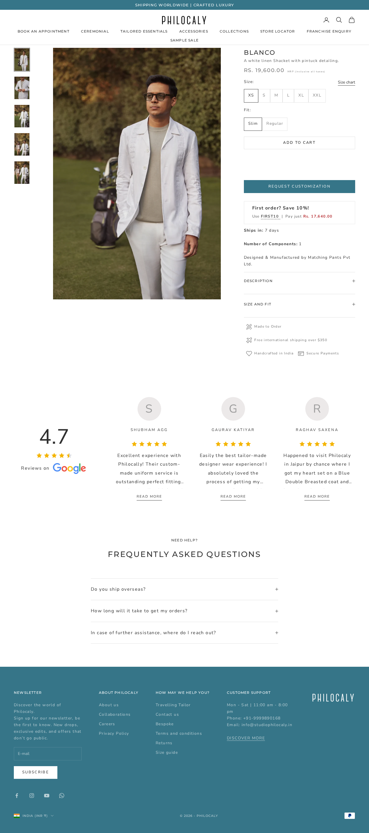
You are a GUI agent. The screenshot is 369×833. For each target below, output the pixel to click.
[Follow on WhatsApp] (62, 795)
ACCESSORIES (193, 31)
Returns (164, 743)
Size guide (167, 752)
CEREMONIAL (95, 31)
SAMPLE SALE (184, 40)
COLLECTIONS (234, 31)
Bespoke (165, 724)
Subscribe (35, 772)
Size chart (346, 82)
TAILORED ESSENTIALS (144, 31)
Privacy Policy (114, 733)
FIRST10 (270, 216)
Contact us (167, 714)
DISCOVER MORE (246, 738)
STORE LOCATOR (277, 31)
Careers (107, 724)
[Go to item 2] (22, 88)
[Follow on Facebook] (17, 795)
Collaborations (115, 714)
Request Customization (299, 186)
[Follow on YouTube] (47, 795)
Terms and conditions (179, 733)
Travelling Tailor (173, 705)
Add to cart (299, 142)
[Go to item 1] (22, 59)
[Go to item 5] (22, 172)
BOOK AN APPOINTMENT (43, 31)
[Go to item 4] (22, 144)
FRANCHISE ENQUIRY (329, 31)
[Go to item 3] (22, 116)
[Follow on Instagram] (32, 795)
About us (109, 705)
